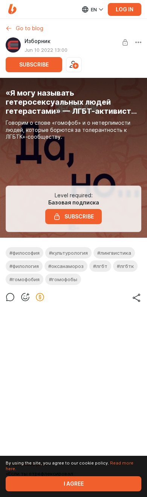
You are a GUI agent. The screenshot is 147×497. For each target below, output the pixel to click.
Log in (124, 9)
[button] (12, 9)
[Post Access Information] (125, 42)
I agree (74, 484)
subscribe (34, 65)
